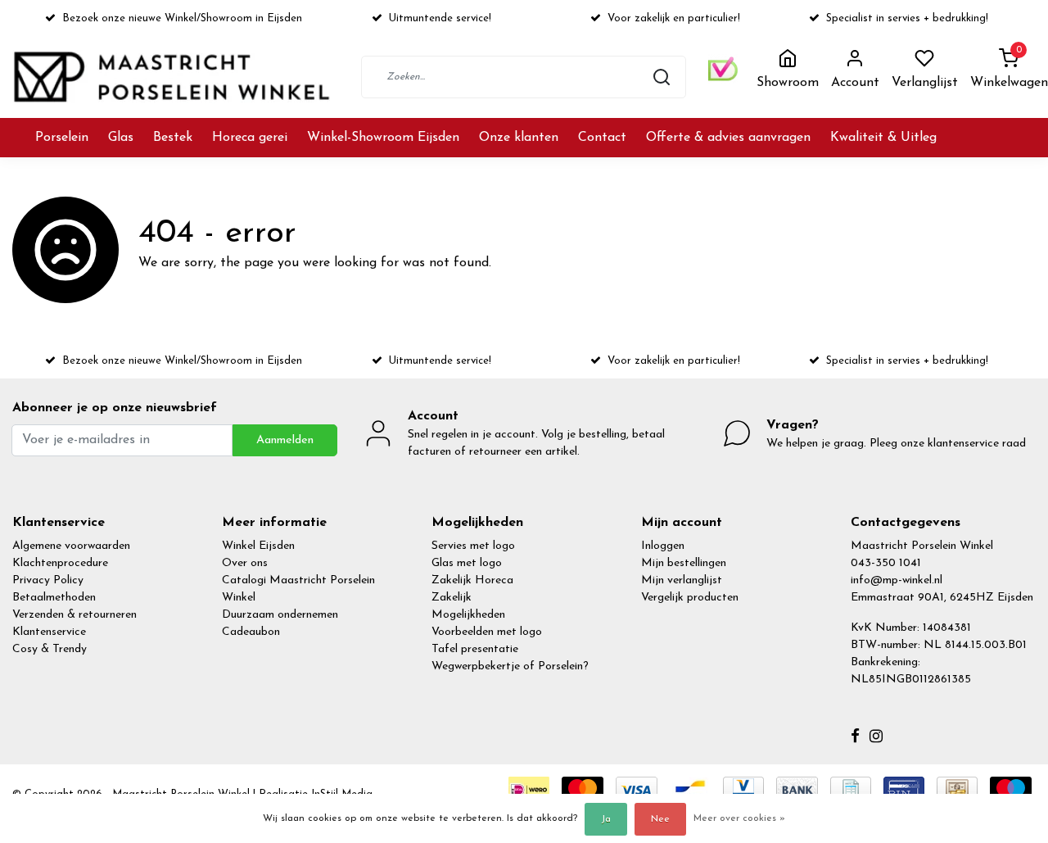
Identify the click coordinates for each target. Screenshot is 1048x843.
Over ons (245, 563)
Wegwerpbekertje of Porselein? (510, 666)
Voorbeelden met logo (486, 632)
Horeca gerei (249, 137)
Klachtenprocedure (60, 563)
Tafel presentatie (474, 649)
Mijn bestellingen (683, 563)
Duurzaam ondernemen (280, 615)
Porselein (61, 137)
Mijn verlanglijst (681, 580)
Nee (660, 819)
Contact (602, 137)
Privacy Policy (48, 580)
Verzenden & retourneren (74, 615)
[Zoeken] (661, 77)
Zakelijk (451, 597)
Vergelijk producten (690, 597)
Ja (606, 819)
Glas (120, 137)
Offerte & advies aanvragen (728, 137)
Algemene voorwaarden (71, 546)
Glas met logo (466, 563)
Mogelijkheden (468, 615)
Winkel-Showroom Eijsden (383, 137)
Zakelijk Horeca (472, 580)
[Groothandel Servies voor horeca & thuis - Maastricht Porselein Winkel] (173, 76)
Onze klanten (518, 137)
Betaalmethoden (54, 597)
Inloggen (662, 546)
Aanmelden (285, 440)
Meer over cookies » (739, 818)
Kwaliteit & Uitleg (883, 137)
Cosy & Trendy (49, 649)
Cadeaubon (251, 632)
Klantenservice (49, 632)
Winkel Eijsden (258, 546)
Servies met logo (473, 546)
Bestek (172, 137)
